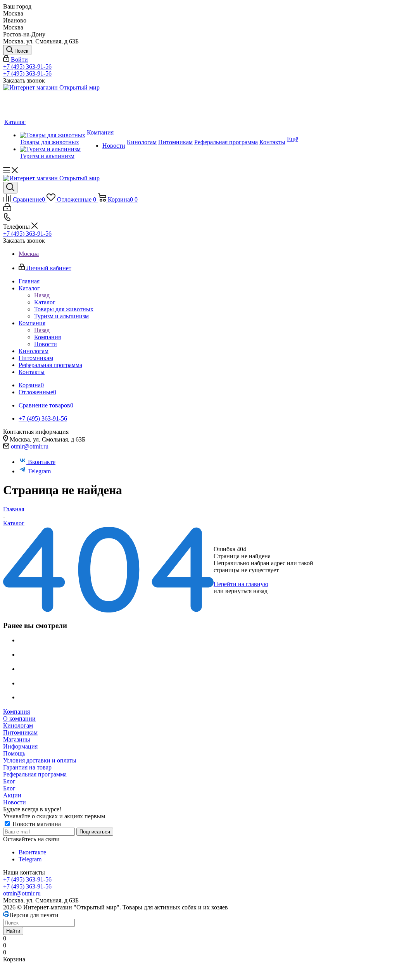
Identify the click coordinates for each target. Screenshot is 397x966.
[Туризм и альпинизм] (52, 149)
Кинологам (18, 725)
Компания (47, 337)
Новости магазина (36, 824)
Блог (9, 781)
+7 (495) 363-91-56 (27, 66)
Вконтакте (41, 462)
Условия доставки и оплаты (39, 760)
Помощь (14, 753)
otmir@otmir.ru (29, 446)
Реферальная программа (35, 774)
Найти (13, 931)
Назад (42, 295)
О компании (19, 718)
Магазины (16, 739)
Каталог (44, 302)
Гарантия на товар (27, 767)
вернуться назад (246, 591)
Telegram (39, 471)
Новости (14, 802)
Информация (20, 746)
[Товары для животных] (52, 135)
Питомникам (20, 732)
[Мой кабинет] (7, 209)
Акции (12, 795)
